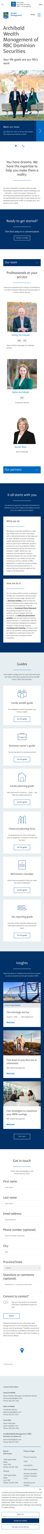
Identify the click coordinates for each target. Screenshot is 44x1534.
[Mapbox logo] (8, 1364)
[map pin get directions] (22, 1350)
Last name (10, 1197)
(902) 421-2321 (12, 132)
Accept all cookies (20, 1521)
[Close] (40, 1489)
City (5, 1246)
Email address (12, 1213)
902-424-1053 (14, 1401)
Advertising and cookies (29, 1484)
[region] (22, 1353)
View (40, 4)
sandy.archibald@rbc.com (12, 1398)
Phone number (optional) (19, 1230)
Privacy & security (30, 1457)
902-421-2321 (14, 1415)
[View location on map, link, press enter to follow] (22, 1353)
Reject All (20, 1514)
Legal (26, 1461)
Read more (11, 1022)
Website (6, 1471)
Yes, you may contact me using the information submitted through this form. (24, 1304)
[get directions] (22, 1350)
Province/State (12, 1262)
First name (10, 1181)
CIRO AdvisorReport (31, 1469)
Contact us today (22, 238)
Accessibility (28, 1465)
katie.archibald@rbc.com (12, 1412)
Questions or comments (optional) (18, 1277)
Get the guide (22, 719)
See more (22, 1136)
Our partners (13, 469)
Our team (11, 262)
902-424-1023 (14, 1428)
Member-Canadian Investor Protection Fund (30, 1476)
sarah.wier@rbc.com (10, 1426)
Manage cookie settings (20, 1527)
